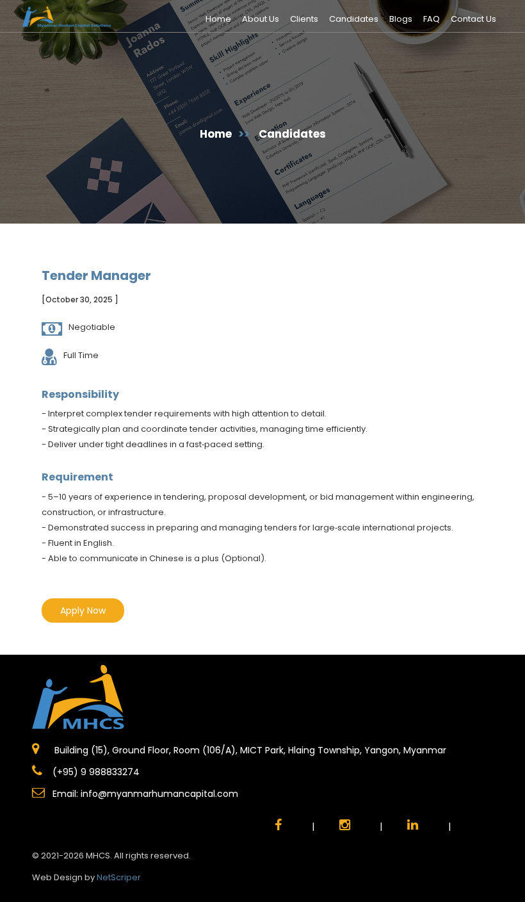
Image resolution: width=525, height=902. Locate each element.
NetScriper (119, 877)
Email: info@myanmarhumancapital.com (145, 793)
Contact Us (473, 19)
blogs (400, 19)
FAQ (431, 19)
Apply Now (83, 610)
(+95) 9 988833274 (95, 772)
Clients (304, 19)
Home (218, 19)
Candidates (353, 19)
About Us (260, 19)
